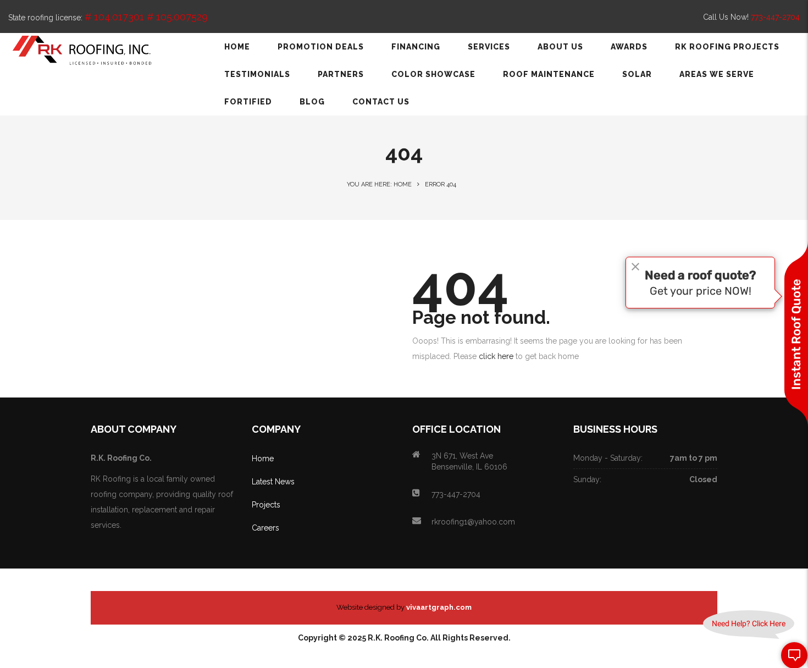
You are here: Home (379, 184)
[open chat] (791, 655)
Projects (266, 504)
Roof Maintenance (549, 74)
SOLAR (637, 74)
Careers (265, 527)
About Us (560, 46)
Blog (312, 101)
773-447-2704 (775, 17)
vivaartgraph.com (439, 607)
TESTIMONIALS (257, 74)
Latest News (273, 481)
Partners (341, 74)
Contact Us (380, 101)
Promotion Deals (321, 46)
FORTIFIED (248, 101)
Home (237, 46)
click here (496, 356)
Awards (629, 46)
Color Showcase (433, 74)
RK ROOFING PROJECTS (727, 46)
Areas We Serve (716, 74)
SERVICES (489, 46)
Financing (415, 46)
